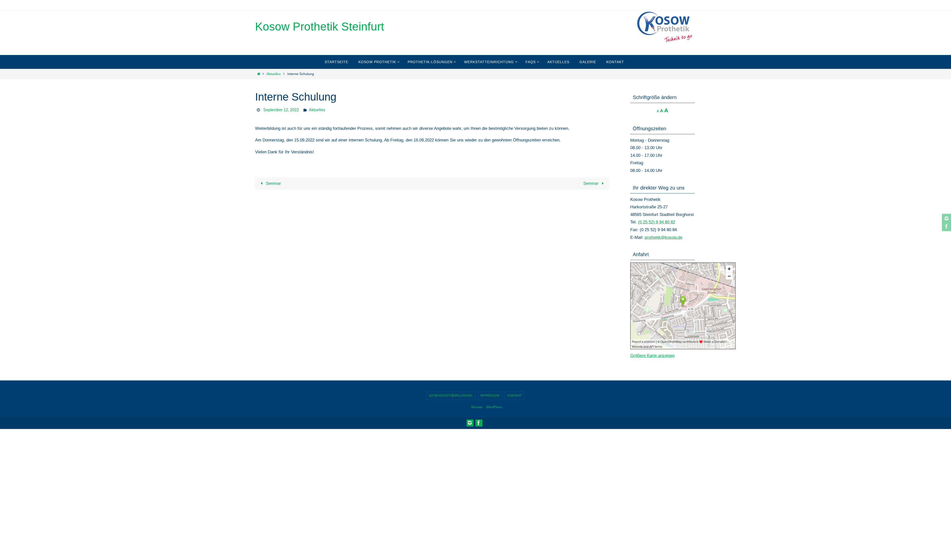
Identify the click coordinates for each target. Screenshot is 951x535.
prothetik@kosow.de (663, 237)
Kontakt (514, 395)
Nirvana (476, 407)
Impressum (490, 395)
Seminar (272, 183)
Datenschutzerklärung (451, 395)
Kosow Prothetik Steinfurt (319, 26)
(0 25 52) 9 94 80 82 (656, 222)
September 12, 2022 (281, 110)
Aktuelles (273, 74)
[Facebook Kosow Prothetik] (946, 226)
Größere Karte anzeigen (652, 355)
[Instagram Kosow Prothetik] (946, 218)
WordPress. (494, 407)
